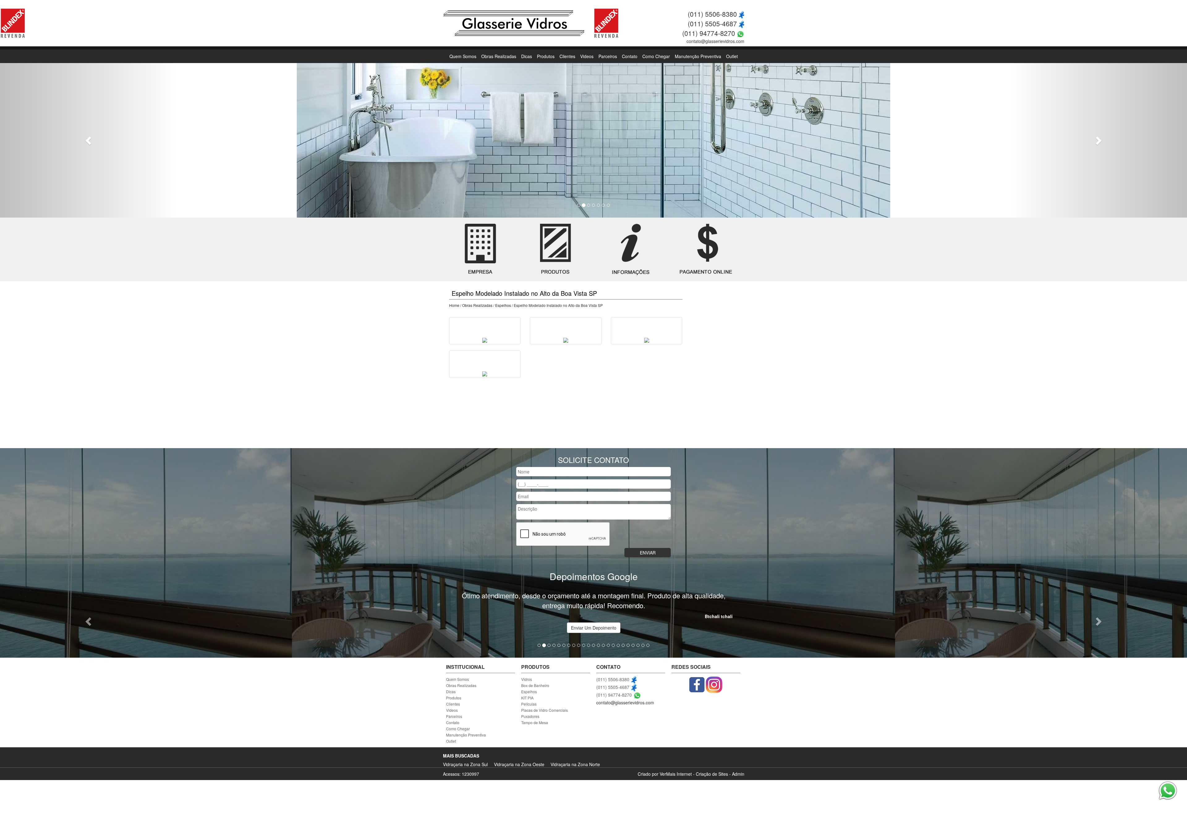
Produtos (546, 56)
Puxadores (530, 716)
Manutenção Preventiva (698, 56)
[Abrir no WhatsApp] (740, 33)
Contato (629, 56)
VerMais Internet (676, 774)
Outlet (732, 56)
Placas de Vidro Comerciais (544, 710)
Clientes (567, 56)
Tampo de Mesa (534, 722)
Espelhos (503, 305)
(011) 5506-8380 (712, 14)
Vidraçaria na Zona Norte (575, 764)
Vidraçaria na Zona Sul (465, 764)
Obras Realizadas (498, 56)
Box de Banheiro (535, 685)
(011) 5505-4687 (712, 23)
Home (454, 305)
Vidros (526, 679)
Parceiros (607, 56)
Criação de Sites (712, 774)
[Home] (513, 22)
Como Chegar (656, 56)
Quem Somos (462, 56)
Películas (529, 704)
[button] (89, 140)
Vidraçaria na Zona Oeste (519, 764)
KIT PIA (527, 697)
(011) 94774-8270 (708, 33)
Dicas (526, 56)
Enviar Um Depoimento (593, 628)
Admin (738, 774)
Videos (587, 56)
